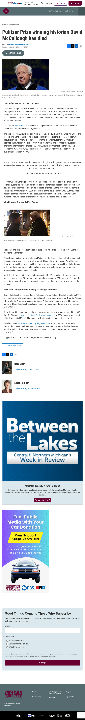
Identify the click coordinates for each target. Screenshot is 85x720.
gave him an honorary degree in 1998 (33, 323)
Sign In (49, 3)
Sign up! (42, 662)
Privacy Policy (36, 697)
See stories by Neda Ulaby (26, 369)
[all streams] (81, 11)
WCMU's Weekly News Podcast (42, 486)
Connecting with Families (19, 643)
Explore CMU (70, 697)
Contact (34, 692)
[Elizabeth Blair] (7, 386)
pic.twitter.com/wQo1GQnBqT (42, 168)
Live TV (61, 3)
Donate (76, 3)
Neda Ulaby (13, 45)
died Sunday (20, 125)
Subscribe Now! (42, 500)
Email (7, 626)
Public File (52, 698)
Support (68, 692)
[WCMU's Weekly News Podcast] (42, 441)
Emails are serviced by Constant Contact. (35, 656)
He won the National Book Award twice (34, 315)
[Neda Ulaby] (7, 367)
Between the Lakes (16, 640)
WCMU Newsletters (16, 647)
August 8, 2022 (54, 173)
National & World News (10, 24)
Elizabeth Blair (23, 45)
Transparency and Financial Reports (55, 692)
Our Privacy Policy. (51, 656)
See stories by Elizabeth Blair (27, 388)
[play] (6, 11)
